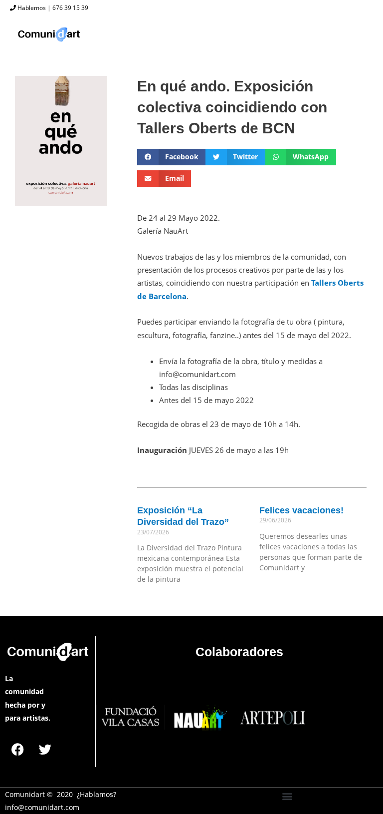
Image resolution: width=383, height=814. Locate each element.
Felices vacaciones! (301, 510)
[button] (171, 157)
